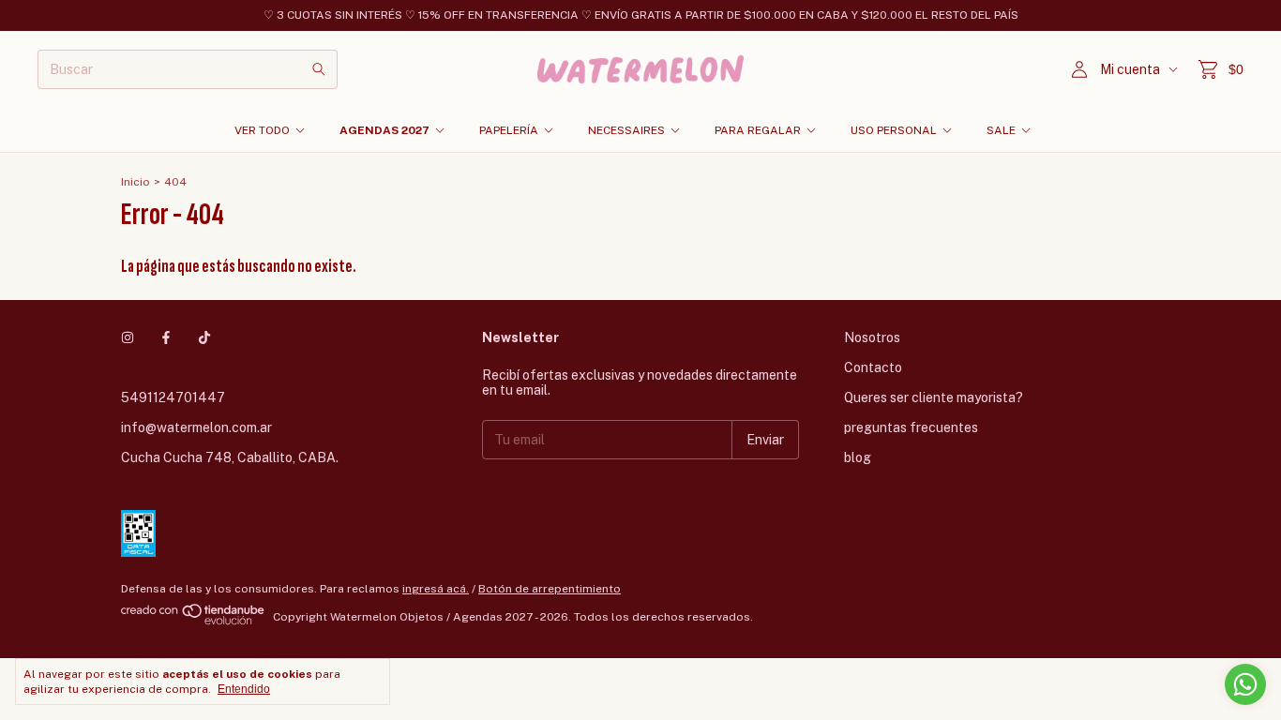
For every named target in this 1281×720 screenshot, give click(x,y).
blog (857, 457)
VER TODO (262, 130)
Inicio (135, 181)
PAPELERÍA (508, 130)
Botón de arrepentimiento (549, 588)
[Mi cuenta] (1079, 70)
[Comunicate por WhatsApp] (1245, 684)
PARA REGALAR (758, 130)
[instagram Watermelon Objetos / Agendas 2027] (127, 337)
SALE (1001, 130)
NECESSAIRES (626, 130)
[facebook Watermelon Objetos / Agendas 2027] (166, 337)
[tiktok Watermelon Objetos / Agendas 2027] (204, 337)
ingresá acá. (435, 588)
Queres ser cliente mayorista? (933, 397)
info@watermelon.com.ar (196, 427)
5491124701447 (173, 397)
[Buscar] (319, 69)
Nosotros (872, 337)
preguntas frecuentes (911, 427)
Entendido (244, 689)
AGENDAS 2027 (384, 130)
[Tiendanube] (193, 621)
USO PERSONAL (894, 130)
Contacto (873, 367)
